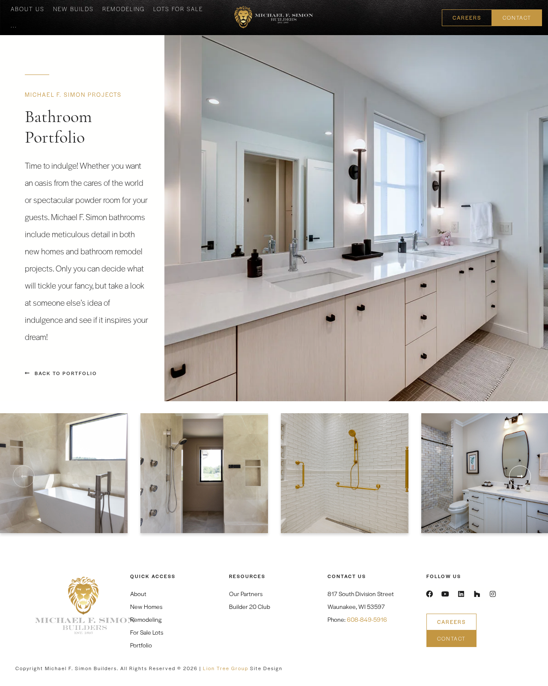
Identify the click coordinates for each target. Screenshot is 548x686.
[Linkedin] (461, 594)
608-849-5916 (367, 619)
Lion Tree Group (225, 668)
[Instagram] (493, 594)
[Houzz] (477, 594)
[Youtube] (445, 594)
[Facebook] (429, 594)
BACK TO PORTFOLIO (66, 373)
